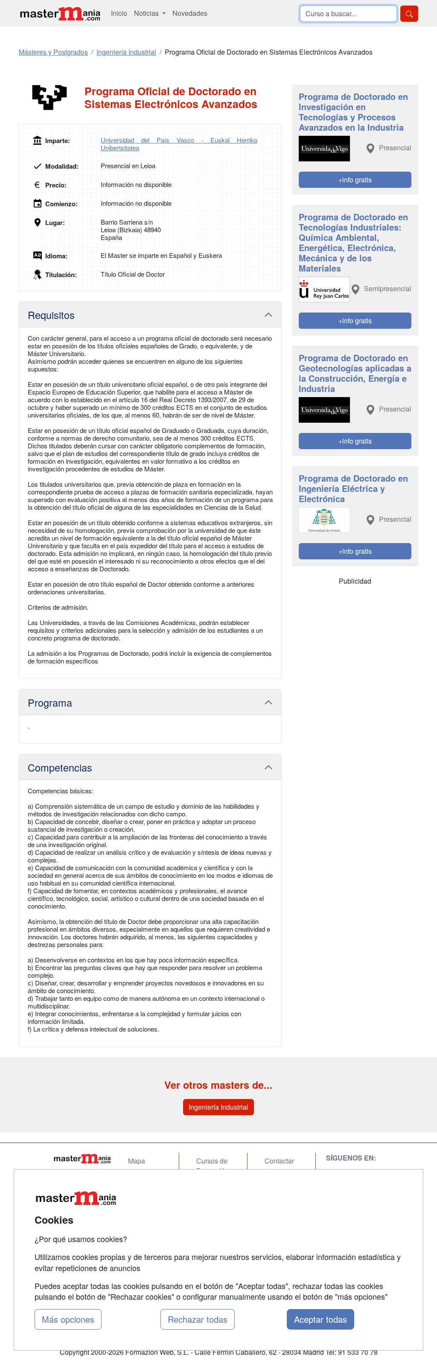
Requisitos (51, 314)
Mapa (136, 1161)
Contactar (279, 1161)
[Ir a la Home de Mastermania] (82, 1158)
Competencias (60, 767)
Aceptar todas (320, 1319)
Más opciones (68, 1319)
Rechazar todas (197, 1319)
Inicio (119, 13)
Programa (50, 702)
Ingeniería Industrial (218, 1107)
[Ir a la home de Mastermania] (60, 13)
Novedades (189, 13)
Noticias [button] (147, 13)
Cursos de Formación (212, 1165)
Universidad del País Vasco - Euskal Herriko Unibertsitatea (179, 143)
